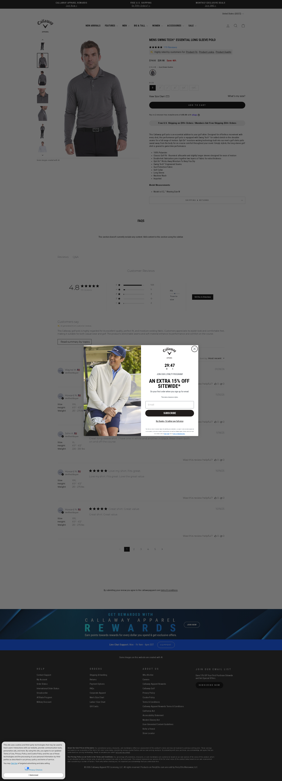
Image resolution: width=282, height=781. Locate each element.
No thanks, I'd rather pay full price (169, 421)
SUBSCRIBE (169, 413)
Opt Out (14, 763)
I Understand (33, 775)
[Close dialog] (194, 348)
